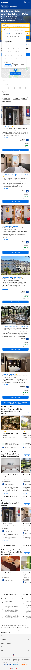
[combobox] (15, 26)
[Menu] (29, 2)
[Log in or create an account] (24, 2)
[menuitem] (5, 6)
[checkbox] (21, 44)
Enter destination (8, 24)
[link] (5, 88)
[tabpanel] (13, 51)
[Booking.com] (4, 2)
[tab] (8, 33)
